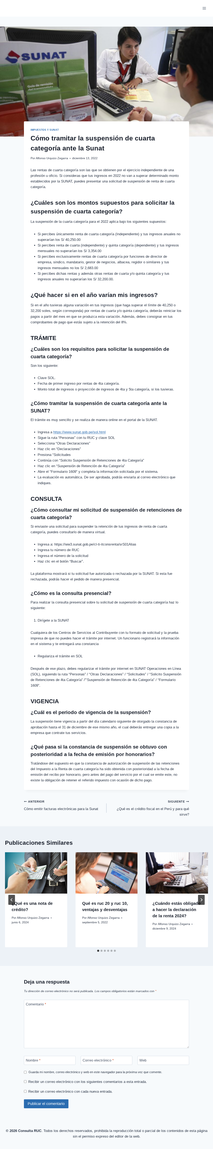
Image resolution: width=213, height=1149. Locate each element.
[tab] (98, 951)
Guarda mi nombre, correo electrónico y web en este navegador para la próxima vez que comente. (95, 1072)
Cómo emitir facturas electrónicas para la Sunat (61, 805)
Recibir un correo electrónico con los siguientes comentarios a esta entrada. (87, 1082)
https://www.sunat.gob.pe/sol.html (79, 432)
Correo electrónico (98, 1060)
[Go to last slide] (11, 900)
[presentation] (36, 873)
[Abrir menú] (204, 8)
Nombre (33, 1060)
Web (142, 1060)
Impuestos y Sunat (45, 129)
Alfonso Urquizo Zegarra (52, 158)
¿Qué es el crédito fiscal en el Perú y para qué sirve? (153, 808)
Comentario (36, 1004)
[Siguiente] (201, 900)
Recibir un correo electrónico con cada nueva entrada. (70, 1092)
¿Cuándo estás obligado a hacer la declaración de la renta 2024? (176, 909)
